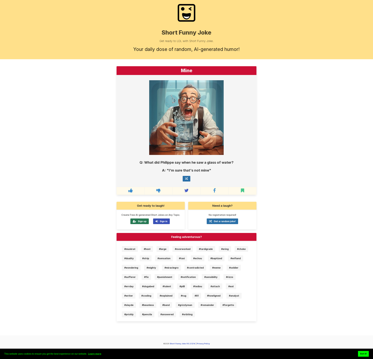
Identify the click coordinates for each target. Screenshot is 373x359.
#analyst (234, 295)
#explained (166, 295)
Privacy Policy (203, 344)
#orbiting (187, 314)
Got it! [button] (363, 353)
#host (147, 249)
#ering (225, 249)
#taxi (182, 258)
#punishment (164, 277)
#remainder (207, 305)
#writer (128, 295)
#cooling (146, 295)
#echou (197, 258)
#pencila (147, 314)
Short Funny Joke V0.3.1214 (182, 344)
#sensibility (211, 277)
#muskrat (129, 249)
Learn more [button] (94, 353)
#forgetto (228, 305)
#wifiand (236, 258)
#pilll (182, 286)
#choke (241, 249)
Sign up (142, 221)
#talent (167, 286)
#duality (129, 258)
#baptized (216, 258)
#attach (215, 286)
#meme (216, 267)
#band (166, 305)
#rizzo (229, 277)
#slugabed (148, 286)
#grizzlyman (185, 305)
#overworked (182, 249)
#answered (167, 314)
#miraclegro (171, 267)
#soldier (233, 267)
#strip (145, 258)
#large (162, 249)
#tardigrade (206, 249)
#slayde (128, 305)
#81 (197, 295)
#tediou (197, 286)
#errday (129, 286)
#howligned (213, 295)
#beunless (148, 305)
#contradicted (195, 267)
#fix (146, 277)
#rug (183, 295)
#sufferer (130, 277)
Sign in (163, 221)
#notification (188, 277)
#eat (231, 286)
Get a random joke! (225, 221)
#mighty (151, 267)
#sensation (164, 258)
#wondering (131, 267)
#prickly (129, 314)
